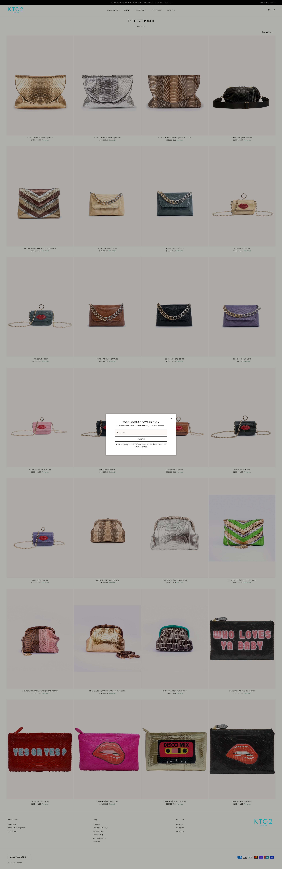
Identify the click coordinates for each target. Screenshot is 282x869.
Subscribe (141, 439)
